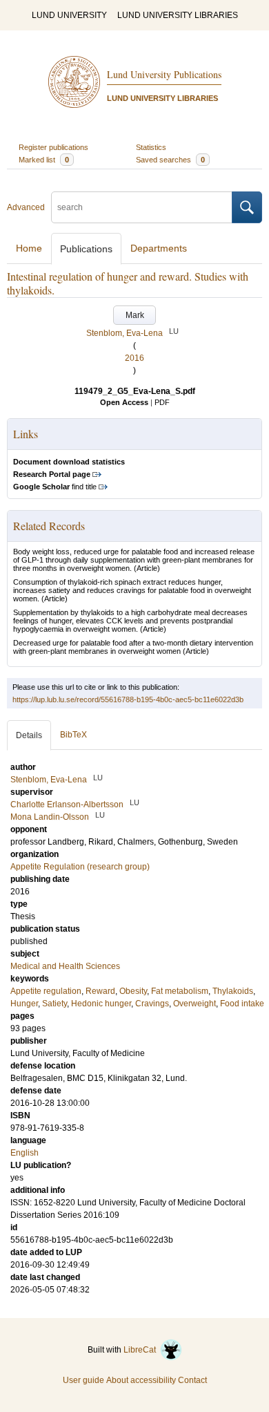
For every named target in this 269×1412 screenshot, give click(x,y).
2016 (134, 358)
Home (29, 248)
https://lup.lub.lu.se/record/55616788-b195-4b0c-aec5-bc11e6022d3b (127, 699)
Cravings (152, 1003)
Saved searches (170, 160)
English (24, 1153)
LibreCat (141, 1350)
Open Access (124, 402)
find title (55, 486)
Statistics (151, 147)
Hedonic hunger (101, 1003)
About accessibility (141, 1380)
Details (29, 735)
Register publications (53, 147)
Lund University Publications (164, 74)
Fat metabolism (179, 991)
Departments (158, 248)
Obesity (133, 991)
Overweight (194, 1003)
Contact (192, 1380)
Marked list (44, 160)
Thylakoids (232, 991)
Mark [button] (135, 315)
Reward (100, 991)
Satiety (54, 1003)
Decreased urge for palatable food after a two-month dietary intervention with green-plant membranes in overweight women (133, 647)
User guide (83, 1380)
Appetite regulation (45, 991)
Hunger (24, 1003)
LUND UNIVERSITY (69, 15)
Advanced (26, 207)
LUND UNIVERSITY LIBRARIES (177, 15)
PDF (162, 402)
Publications (86, 248)
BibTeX (73, 735)
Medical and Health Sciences (65, 966)
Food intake (242, 1003)
